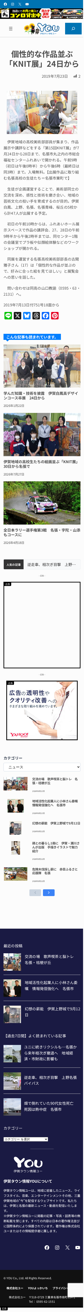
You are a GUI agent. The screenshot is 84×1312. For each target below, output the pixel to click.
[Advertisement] (42, 624)
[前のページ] (35, 892)
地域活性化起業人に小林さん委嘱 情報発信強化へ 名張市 (56, 803)
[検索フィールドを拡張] (73, 28)
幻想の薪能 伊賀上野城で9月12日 (56, 823)
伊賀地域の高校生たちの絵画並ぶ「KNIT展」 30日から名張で (42, 464)
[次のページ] (49, 892)
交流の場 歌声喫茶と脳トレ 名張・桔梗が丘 (55, 781)
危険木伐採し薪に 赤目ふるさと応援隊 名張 (55, 871)
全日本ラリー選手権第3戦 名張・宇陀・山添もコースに (42, 532)
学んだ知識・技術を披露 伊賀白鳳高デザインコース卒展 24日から (41, 395)
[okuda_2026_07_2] (42, 17)
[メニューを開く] (10, 28)
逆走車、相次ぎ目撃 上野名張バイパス (52, 564)
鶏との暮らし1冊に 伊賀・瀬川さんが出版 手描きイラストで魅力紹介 (56, 847)
